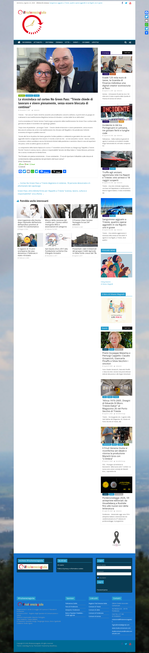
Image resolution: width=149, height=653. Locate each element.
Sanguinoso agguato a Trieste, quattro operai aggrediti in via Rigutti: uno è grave (75, 3)
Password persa (102, 590)
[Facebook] (147, 13)
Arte (104, 397)
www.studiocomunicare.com (121, 628)
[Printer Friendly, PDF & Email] (26, 164)
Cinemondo (106, 444)
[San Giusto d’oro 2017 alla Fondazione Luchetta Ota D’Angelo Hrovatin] (57, 234)
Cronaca (59, 42)
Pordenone (114, 121)
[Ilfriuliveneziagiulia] (19, 42)
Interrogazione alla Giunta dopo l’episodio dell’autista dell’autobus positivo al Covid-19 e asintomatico (29, 223)
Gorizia (113, 74)
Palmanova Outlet (71, 603)
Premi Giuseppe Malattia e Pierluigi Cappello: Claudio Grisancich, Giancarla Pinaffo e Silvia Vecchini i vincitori (116, 358)
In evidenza (27, 42)
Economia (29, 95)
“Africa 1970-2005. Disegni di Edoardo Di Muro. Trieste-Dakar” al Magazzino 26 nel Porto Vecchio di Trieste (116, 406)
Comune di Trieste (95, 607)
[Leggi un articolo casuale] (130, 42)
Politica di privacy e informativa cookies (70, 569)
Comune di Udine (94, 610)
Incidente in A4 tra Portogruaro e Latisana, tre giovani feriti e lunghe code (115, 129)
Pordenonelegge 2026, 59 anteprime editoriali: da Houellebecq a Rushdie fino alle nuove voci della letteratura (115, 503)
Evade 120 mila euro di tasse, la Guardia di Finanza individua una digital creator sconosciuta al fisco (116, 83)
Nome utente (101, 565)
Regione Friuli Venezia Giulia (98, 603)
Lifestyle (95, 42)
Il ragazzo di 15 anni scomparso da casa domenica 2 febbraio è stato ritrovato (27, 252)
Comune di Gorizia (95, 616)
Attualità (38, 42)
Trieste (37, 95)
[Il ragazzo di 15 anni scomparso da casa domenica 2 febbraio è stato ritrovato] (30, 234)
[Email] (147, 21)
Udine (121, 121)
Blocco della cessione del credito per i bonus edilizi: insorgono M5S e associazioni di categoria (56, 223)
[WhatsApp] (147, 25)
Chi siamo (86, 42)
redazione (36, 110)
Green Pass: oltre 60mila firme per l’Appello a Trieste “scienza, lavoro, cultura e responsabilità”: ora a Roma (52, 192)
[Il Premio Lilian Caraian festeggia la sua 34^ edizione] (84, 205)
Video (126, 444)
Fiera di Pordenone (71, 607)
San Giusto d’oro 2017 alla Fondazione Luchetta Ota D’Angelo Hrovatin (56, 251)
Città (67, 42)
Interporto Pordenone (72, 610)
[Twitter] (147, 17)
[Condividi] (147, 33)
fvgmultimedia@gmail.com (120, 625)
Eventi (75, 42)
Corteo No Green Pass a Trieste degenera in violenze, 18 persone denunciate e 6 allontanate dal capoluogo (54, 184)
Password (100, 571)
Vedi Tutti (127, 53)
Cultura (105, 349)
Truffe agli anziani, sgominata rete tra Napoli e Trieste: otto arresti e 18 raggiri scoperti (116, 176)
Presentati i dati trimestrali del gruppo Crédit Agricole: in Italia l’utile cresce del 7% (84, 251)
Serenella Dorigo (120, 414)
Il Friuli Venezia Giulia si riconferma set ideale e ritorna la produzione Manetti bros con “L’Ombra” (114, 453)
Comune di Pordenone (96, 613)
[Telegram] (147, 29)
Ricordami (102, 578)
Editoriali (49, 42)
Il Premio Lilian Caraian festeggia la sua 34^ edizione (82, 222)
